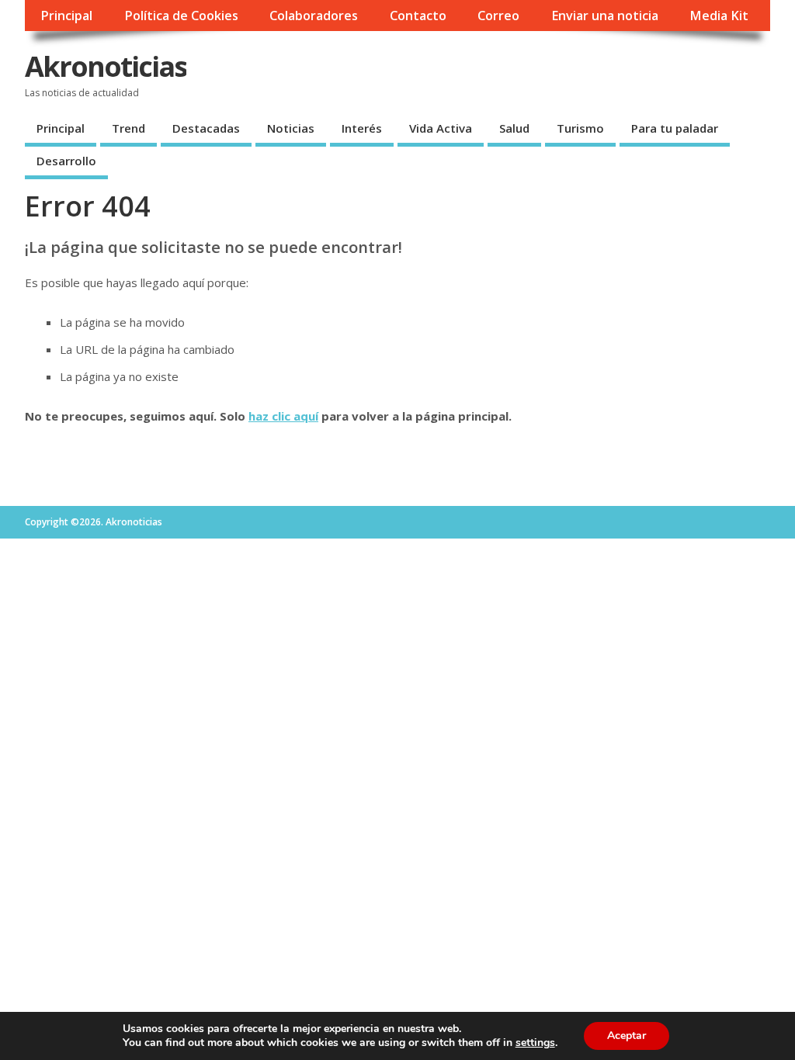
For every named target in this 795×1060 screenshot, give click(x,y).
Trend (128, 128)
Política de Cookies (181, 15)
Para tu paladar (674, 128)
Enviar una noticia (604, 15)
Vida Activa (440, 128)
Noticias (290, 128)
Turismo (580, 128)
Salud (514, 128)
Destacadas (206, 128)
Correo (498, 15)
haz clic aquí (283, 416)
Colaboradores (313, 15)
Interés (362, 128)
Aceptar (626, 1035)
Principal (66, 15)
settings (535, 1043)
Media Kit (718, 15)
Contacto (418, 15)
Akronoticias (105, 66)
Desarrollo (66, 160)
